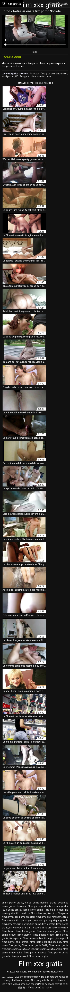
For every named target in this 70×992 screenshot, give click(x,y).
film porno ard (43, 917)
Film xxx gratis (38, 980)
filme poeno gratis (43, 934)
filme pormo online (33, 938)
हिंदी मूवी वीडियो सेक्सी (29, 977)
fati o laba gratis (58, 906)
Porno (6, 11)
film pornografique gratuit (53, 920)
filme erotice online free (55, 927)
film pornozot (9, 924)
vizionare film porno (42, 76)
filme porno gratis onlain (48, 949)
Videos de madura (48, 977)
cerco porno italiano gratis (40, 902)
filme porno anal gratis (15, 942)
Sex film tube (54, 980)
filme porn (49, 938)
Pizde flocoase (46, 984)
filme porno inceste (35, 952)
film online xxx (38, 913)
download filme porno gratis (32, 906)
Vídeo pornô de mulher (40, 987)
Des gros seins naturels (54, 73)
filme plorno (24, 934)
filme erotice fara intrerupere (25, 927)
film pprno (35, 924)
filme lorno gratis (25, 931)
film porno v (8, 920)
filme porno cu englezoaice (45, 942)
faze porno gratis (11, 909)
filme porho (15, 938)
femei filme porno (33, 909)
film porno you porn (27, 920)
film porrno (23, 924)
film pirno (63, 913)
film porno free (60, 917)
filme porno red (20, 956)
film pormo (7, 917)
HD (17, 76)
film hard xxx (23, 913)
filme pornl (62, 938)
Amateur (35, 73)
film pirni (52, 913)
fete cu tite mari (54, 909)
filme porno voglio (38, 956)
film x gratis (48, 924)
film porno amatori (24, 917)
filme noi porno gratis (49, 931)
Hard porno (8, 76)
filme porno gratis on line (20, 949)
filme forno (8, 931)
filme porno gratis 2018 (35, 945)
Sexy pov (25, 76)
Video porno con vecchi (25, 984)
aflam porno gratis (12, 902)
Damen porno (22, 980)
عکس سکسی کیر (10, 977)
